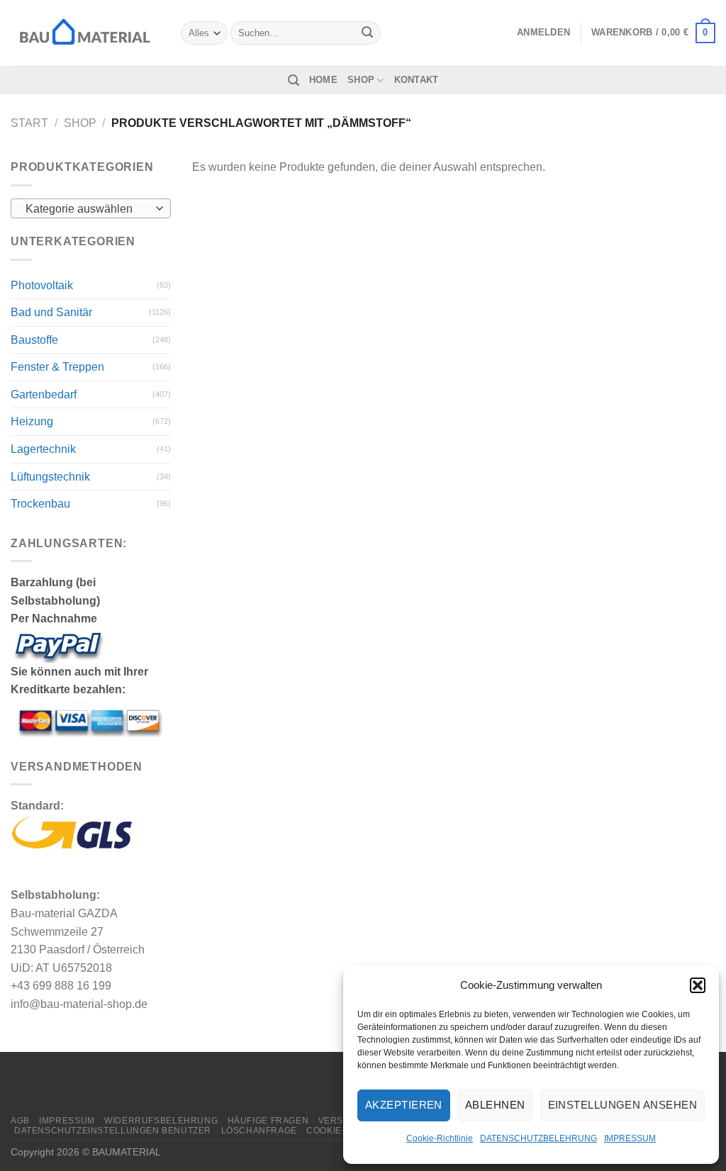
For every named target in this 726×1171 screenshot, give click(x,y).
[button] (698, 985)
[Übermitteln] (367, 33)
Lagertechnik (43, 449)
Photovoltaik (42, 285)
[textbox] (87, 209)
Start (29, 123)
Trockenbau (40, 504)
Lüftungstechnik (50, 477)
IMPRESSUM (630, 1138)
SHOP (360, 79)
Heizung (32, 421)
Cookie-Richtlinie (439, 1138)
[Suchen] (293, 80)
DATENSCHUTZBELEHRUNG (538, 1138)
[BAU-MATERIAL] (85, 32)
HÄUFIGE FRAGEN (268, 1121)
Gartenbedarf (44, 394)
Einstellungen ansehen (622, 1105)
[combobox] (91, 208)
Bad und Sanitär (51, 312)
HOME (323, 79)
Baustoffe (34, 340)
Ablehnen (495, 1105)
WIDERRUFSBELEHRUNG (161, 1121)
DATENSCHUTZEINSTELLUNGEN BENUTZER (112, 1131)
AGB (20, 1121)
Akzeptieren (403, 1105)
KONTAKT (416, 79)
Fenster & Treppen (57, 367)
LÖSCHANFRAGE (259, 1131)
